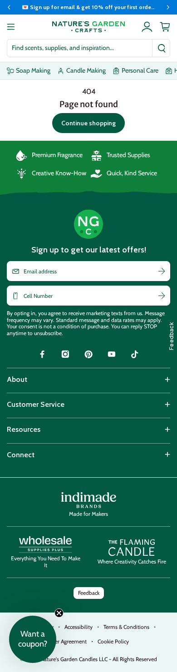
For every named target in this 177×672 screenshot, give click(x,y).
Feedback (88, 592)
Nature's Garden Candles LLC (98, 659)
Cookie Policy (113, 641)
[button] (32, 639)
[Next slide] (168, 7)
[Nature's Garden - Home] (88, 27)
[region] (88, 7)
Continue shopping (88, 123)
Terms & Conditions (126, 626)
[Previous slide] (9, 7)
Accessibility (78, 626)
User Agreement (68, 641)
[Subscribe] (161, 271)
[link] (42, 356)
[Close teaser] (59, 613)
